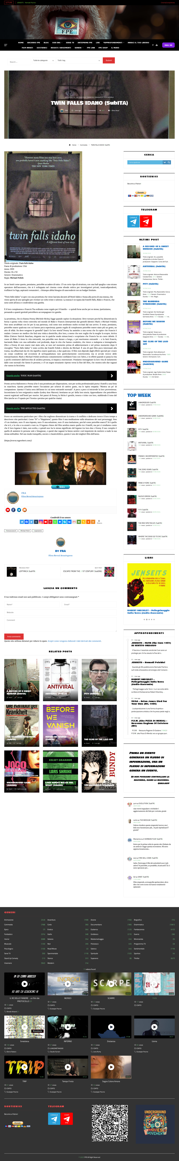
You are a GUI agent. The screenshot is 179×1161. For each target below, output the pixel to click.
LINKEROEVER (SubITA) (147, 402)
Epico (24, 929)
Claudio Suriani (55, 1051)
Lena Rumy (97, 1051)
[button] (144, 619)
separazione (38, 530)
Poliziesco (111, 944)
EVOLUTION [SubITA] (147, 803)
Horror (24, 939)
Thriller (154, 958)
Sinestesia (24, 1041)
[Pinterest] (50, 522)
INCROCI (67, 998)
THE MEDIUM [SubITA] (148, 820)
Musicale (24, 944)
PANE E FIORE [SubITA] (147, 483)
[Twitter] (31, 522)
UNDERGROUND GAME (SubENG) (19, 784)
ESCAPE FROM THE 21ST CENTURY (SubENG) (82, 570)
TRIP (25, 1081)
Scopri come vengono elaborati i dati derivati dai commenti (74, 641)
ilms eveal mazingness (32, 496)
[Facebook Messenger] (60, 522)
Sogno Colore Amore (111, 1081)
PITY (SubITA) (91, 693)
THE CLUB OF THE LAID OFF (98, 739)
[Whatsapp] (55, 522)
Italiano (67, 939)
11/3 (154, 998)
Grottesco (111, 934)
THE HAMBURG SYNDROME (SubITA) (21, 738)
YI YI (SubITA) (143, 509)
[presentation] (15, 2)
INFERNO (68, 1041)
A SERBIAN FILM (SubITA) (153, 839)
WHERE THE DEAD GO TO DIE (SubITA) (153, 536)
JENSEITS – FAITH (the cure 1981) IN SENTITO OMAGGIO (151, 644)
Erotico (67, 929)
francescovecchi (11, 530)
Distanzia (111, 1041)
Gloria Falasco (11, 1051)
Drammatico (98, 97)
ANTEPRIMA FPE (70, 97)
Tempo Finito (68, 1081)
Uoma (154, 1041)
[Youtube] (8, 510)
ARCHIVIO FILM (81, 97)
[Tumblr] (36, 522)
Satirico (111, 949)
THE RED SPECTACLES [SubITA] (150, 523)
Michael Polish (25, 530)
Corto (67, 924)
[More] (93, 522)
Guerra (154, 934)
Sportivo (154, 953)
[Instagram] (41, 522)
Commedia (90, 97)
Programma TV (154, 944)
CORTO (9, 1008)
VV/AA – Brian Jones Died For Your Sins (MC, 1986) (149, 702)
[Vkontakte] (69, 522)
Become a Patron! (134, 183)
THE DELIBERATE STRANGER (99, 785)
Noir (67, 944)
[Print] (88, 522)
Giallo (67, 934)
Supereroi (111, 958)
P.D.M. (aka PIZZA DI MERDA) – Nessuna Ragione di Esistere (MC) (149, 723)
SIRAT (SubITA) (143, 877)
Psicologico (24, 949)
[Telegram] (19, 510)
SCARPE (111, 998)
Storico (67, 958)
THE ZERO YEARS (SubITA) (148, 469)
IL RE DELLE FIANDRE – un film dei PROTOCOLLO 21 (24, 999)
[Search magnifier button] (169, 162)
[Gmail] (74, 522)
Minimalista (154, 939)
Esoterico (111, 929)
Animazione (24, 920)
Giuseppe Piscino (55, 1008)
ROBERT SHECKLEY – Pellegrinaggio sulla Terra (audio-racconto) (147, 682)
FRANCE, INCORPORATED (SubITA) (151, 456)
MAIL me (168, 45)
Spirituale (111, 953)
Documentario (111, 924)
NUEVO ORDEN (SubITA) (147, 496)
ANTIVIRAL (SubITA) (56, 693)
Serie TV (24, 953)
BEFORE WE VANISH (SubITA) (55, 738)
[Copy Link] (83, 522)
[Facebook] (13, 510)
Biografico (154, 920)
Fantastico (24, 934)
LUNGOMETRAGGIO (56, 1048)
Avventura (67, 920)
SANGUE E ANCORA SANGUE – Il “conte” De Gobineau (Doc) (145, 612)
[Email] (79, 522)
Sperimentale (67, 953)
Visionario (24, 963)
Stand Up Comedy (24, 958)
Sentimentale (109, 97)
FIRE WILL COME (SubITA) (148, 858)
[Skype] (64, 522)
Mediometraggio (111, 939)
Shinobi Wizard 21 (13, 1011)
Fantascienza (154, 929)
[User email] (24, 510)
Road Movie (67, 949)
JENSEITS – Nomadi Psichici (26, 3)
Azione (111, 920)
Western (67, 963)
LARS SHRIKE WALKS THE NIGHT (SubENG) (59, 784)
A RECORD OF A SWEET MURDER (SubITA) (19, 692)
